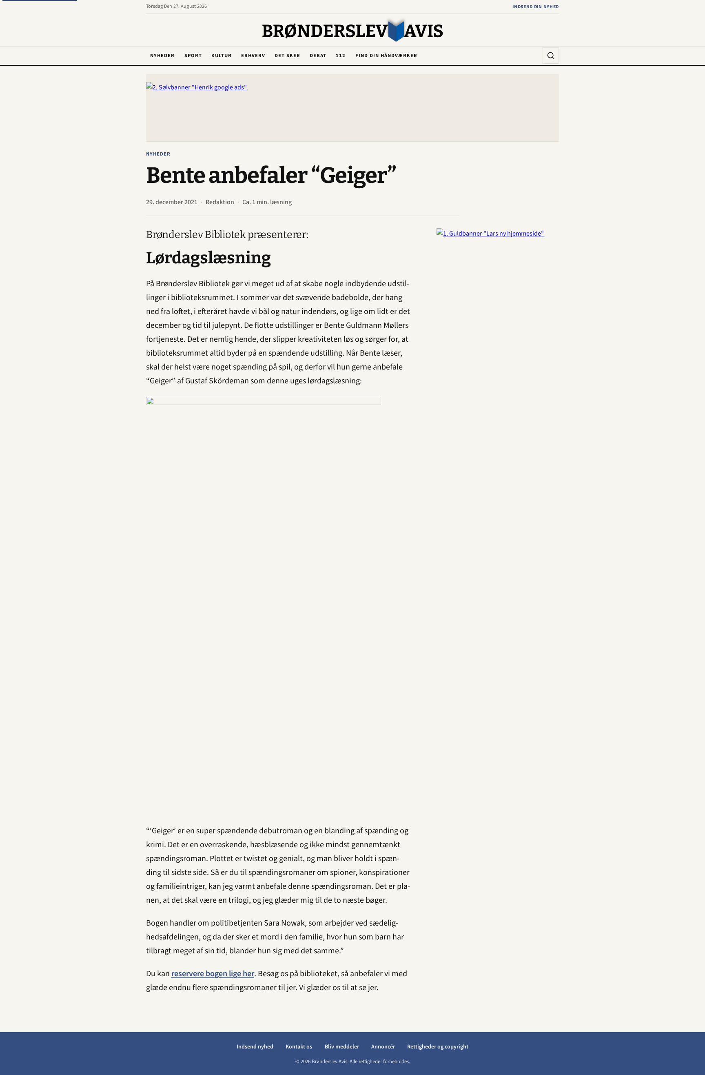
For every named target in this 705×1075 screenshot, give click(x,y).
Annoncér (383, 1047)
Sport (193, 55)
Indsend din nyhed (535, 6)
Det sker (287, 55)
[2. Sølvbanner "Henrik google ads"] (352, 107)
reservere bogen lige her (212, 973)
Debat (318, 55)
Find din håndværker (386, 55)
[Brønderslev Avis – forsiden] (352, 31)
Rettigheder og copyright (437, 1047)
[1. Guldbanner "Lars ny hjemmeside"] (498, 350)
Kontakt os (299, 1047)
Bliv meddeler (342, 1047)
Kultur (221, 55)
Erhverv (253, 55)
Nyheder (162, 55)
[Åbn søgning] (551, 55)
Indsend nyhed (255, 1047)
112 (341, 55)
